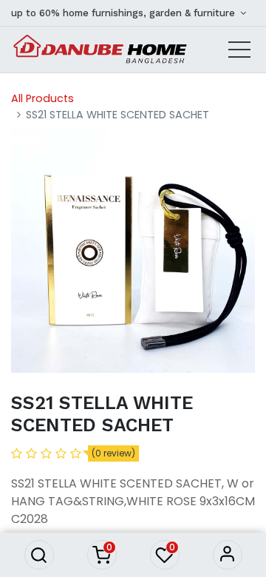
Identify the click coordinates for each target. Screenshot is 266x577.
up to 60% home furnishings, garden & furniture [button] (124, 12)
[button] (39, 555)
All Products (42, 98)
